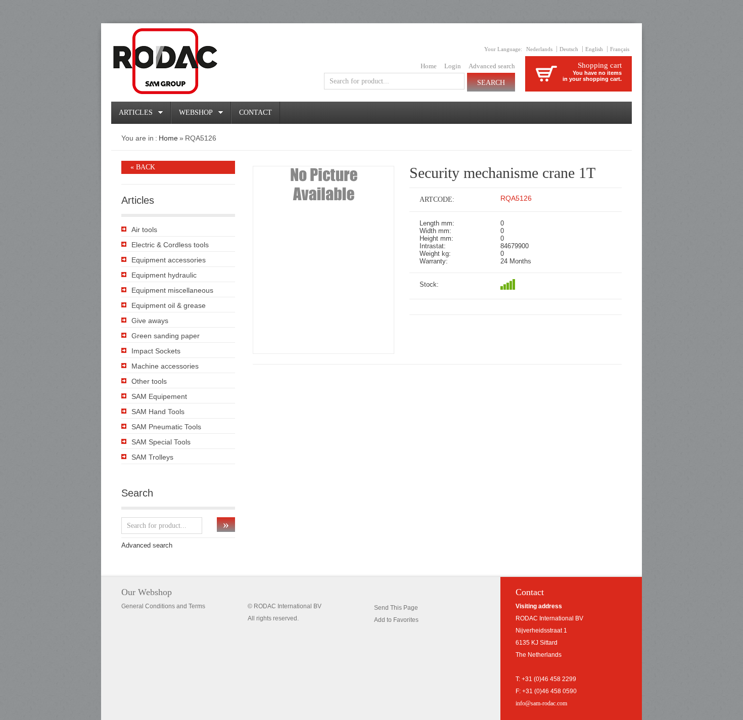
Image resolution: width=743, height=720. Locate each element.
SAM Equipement (159, 396)
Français (619, 49)
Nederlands (539, 49)
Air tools (144, 230)
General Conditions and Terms (163, 606)
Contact (255, 112)
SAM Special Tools (161, 442)
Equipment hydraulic (164, 275)
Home (429, 66)
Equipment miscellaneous (172, 290)
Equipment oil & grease (168, 305)
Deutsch (569, 49)
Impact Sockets (155, 351)
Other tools (149, 381)
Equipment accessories (168, 260)
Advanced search (492, 66)
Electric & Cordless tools (170, 245)
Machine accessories (165, 366)
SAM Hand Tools (157, 412)
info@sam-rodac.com (541, 703)
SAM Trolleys (152, 457)
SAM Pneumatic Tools (166, 427)
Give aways (149, 321)
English (594, 49)
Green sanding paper (165, 336)
